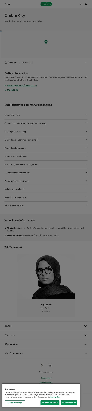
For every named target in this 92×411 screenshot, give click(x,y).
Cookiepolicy (55, 397)
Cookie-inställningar (15, 402)
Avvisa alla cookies (69, 402)
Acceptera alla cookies (50, 402)
